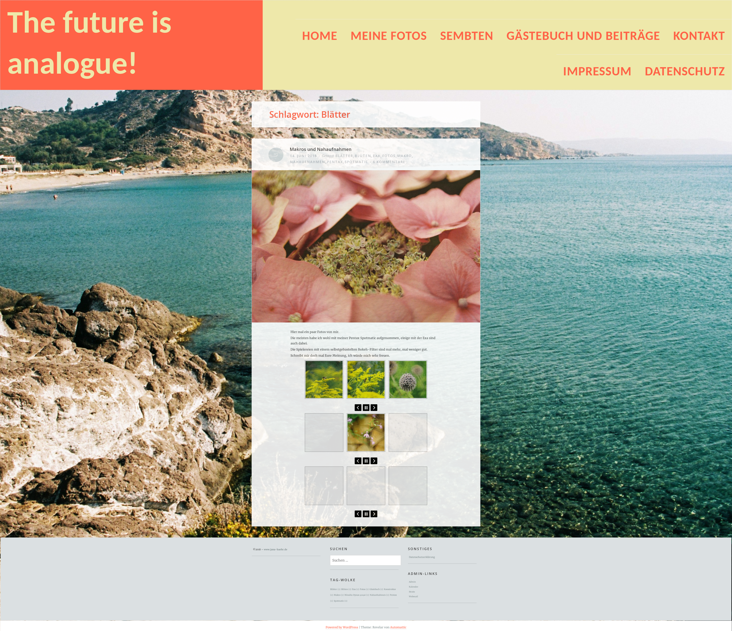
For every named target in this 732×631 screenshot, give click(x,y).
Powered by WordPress (342, 627)
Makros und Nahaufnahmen (321, 149)
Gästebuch (376, 589)
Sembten (466, 36)
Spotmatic (356, 162)
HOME (319, 36)
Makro (404, 155)
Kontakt (699, 36)
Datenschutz (685, 72)
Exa (376, 155)
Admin (412, 582)
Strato (412, 592)
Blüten (363, 155)
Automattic (398, 627)
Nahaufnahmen (307, 162)
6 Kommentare (389, 162)
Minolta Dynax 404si (356, 595)
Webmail (413, 596)
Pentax (335, 162)
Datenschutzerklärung (422, 557)
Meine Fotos (389, 36)
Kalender (413, 587)
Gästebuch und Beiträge (583, 36)
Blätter (344, 155)
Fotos (389, 155)
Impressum (597, 72)
